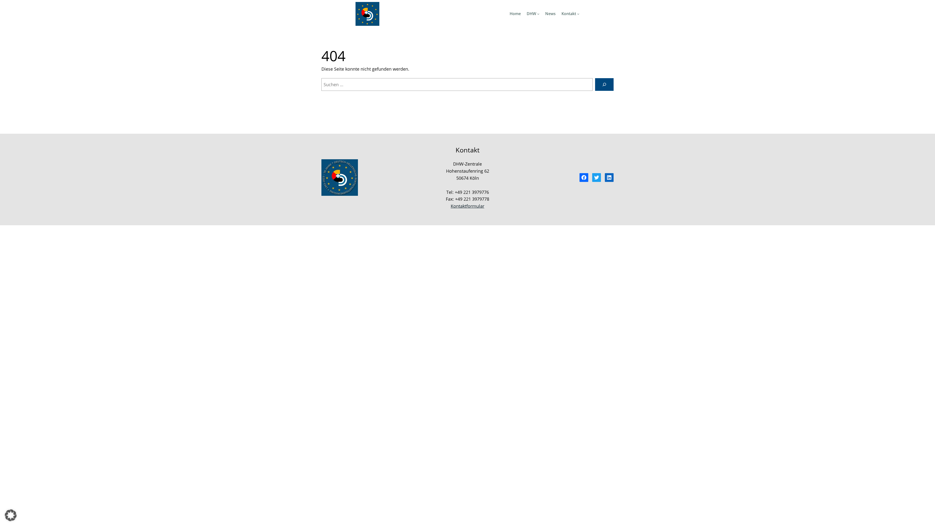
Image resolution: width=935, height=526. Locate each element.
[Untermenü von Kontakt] (578, 14)
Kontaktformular (467, 206)
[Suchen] (604, 84)
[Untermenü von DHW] (538, 14)
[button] (10, 515)
